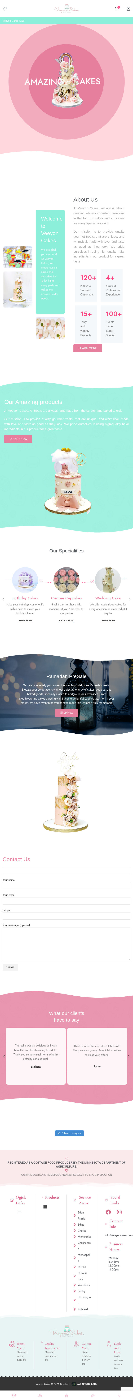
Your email (8, 895)
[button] (19, 1213)
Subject (7, 910)
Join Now (124, 20)
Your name (9, 880)
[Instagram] (119, 1212)
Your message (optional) (17, 925)
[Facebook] (108, 1212)
